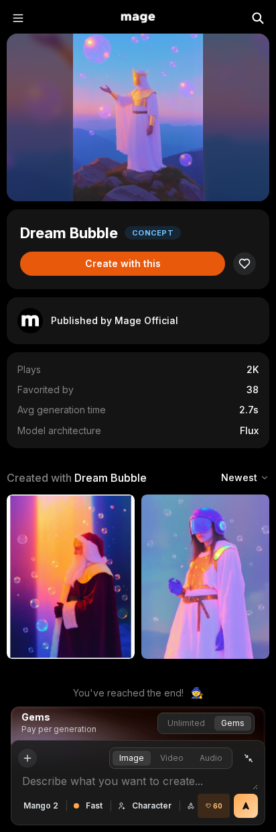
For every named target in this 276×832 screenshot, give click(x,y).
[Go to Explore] (138, 18)
